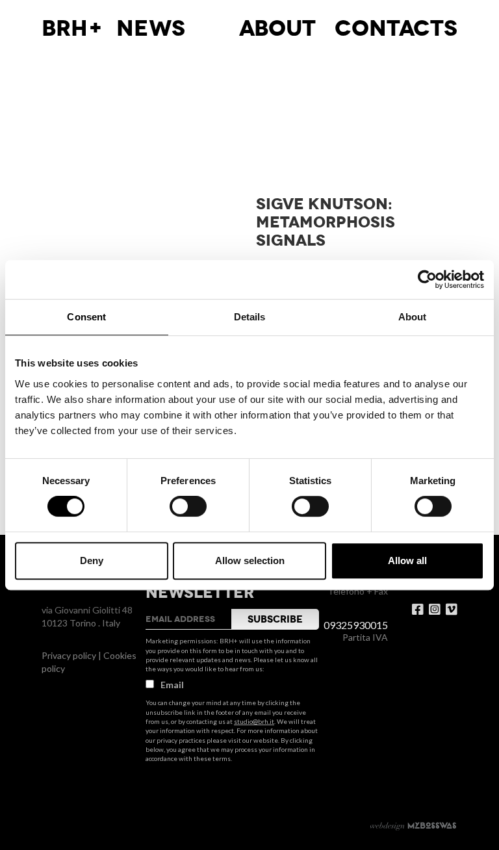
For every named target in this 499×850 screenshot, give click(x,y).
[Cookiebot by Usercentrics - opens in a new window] (427, 279)
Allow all (407, 560)
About (277, 28)
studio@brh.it (254, 721)
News (150, 28)
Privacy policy (69, 655)
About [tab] (412, 316)
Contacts (396, 28)
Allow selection (250, 560)
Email (172, 684)
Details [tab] (250, 316)
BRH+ (72, 28)
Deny (91, 560)
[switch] (188, 506)
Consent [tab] (86, 316)
